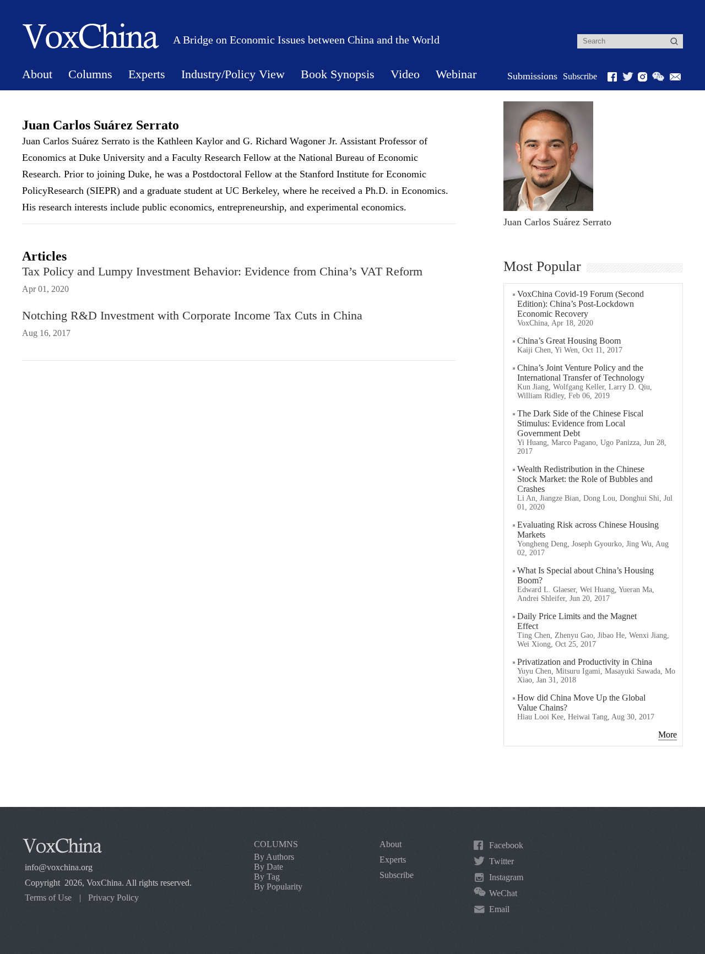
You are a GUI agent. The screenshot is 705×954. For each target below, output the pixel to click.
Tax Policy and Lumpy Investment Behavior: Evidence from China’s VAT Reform (222, 271)
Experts (146, 74)
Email (499, 909)
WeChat (503, 893)
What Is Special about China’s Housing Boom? (585, 575)
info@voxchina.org (59, 867)
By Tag (267, 876)
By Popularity (278, 886)
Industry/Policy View (233, 74)
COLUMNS (276, 844)
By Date (268, 866)
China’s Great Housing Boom (569, 340)
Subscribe (580, 76)
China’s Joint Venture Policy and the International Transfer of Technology (580, 372)
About (37, 74)
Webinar (456, 74)
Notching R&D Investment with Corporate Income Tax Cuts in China (192, 315)
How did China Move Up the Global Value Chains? (581, 702)
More (667, 734)
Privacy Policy (113, 897)
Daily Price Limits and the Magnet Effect (577, 621)
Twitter (501, 861)
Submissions (532, 76)
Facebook (506, 845)
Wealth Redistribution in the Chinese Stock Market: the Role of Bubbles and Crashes (585, 479)
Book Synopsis (338, 74)
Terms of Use (48, 897)
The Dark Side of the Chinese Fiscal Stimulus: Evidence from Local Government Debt (580, 423)
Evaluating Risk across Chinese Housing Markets (588, 529)
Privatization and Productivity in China (584, 661)
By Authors (274, 856)
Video (405, 74)
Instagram (506, 877)
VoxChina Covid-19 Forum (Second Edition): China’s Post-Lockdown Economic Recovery (580, 303)
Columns (90, 74)
